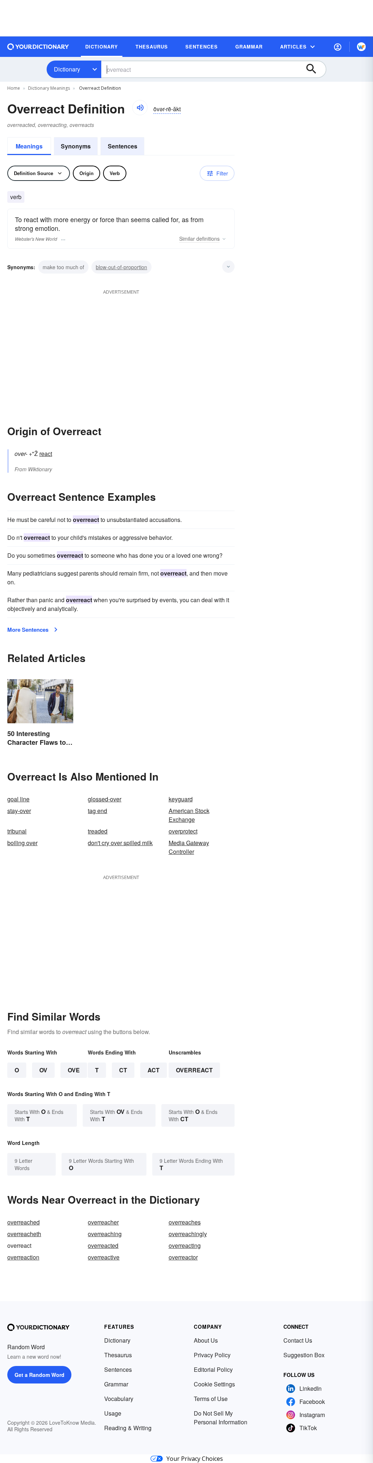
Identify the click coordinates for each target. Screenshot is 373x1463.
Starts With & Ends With (39, 1115)
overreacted (103, 1245)
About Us (206, 1340)
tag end (97, 810)
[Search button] (315, 69)
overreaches (185, 1222)
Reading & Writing (128, 1428)
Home (13, 88)
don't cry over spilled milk (120, 843)
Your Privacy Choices (194, 1459)
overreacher (103, 1222)
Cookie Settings (214, 1384)
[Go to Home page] (38, 46)
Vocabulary (118, 1398)
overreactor (183, 1257)
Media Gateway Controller (189, 847)
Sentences (122, 146)
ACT (154, 1070)
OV (43, 1070)
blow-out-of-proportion (121, 267)
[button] (337, 46)
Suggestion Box (304, 1355)
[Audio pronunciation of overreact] (140, 107)
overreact (194, 1070)
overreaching (105, 1234)
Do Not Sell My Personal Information (220, 1417)
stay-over (19, 810)
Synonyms (76, 146)
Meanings (29, 146)
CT (123, 1070)
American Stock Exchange (189, 815)
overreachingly (188, 1234)
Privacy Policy (212, 1355)
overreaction (23, 1257)
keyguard (181, 799)
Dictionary (67, 69)
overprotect (183, 831)
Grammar (116, 1384)
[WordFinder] (361, 46)
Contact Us (297, 1340)
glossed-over (104, 799)
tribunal (17, 831)
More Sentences (27, 630)
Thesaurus (118, 1355)
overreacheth (24, 1234)
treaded (97, 831)
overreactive (103, 1257)
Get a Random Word (39, 1374)
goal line (18, 799)
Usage (112, 1413)
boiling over (22, 843)
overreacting (185, 1245)
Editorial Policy (213, 1369)
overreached (23, 1222)
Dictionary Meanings (49, 88)
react (45, 453)
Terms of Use (211, 1398)
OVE (74, 1070)
